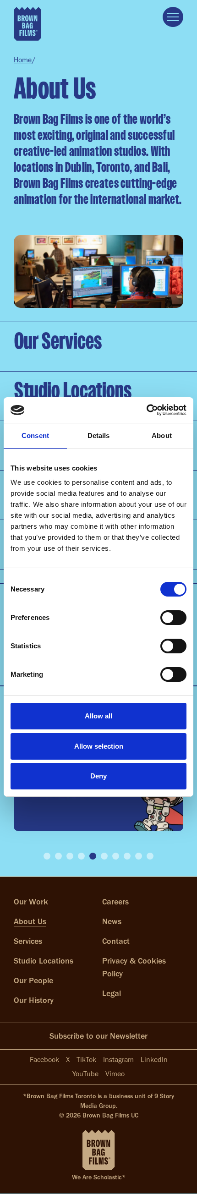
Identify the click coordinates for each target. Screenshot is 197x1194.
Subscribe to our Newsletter (98, 1036)
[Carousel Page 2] (58, 856)
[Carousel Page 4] (81, 856)
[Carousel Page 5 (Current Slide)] (92, 856)
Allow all (98, 716)
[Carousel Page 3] (69, 856)
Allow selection (98, 746)
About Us (30, 921)
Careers (115, 902)
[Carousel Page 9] (138, 856)
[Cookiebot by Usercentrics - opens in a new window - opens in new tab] (146, 410)
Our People (33, 980)
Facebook (44, 1059)
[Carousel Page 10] (150, 856)
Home (23, 59)
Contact (116, 941)
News (111, 921)
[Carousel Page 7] (115, 856)
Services (28, 941)
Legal (111, 993)
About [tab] (162, 435)
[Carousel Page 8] (127, 856)
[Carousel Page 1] (47, 856)
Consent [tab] (35, 435)
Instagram (118, 1059)
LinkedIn (154, 1059)
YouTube (85, 1073)
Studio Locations (43, 961)
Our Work (31, 902)
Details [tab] (99, 435)
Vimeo (115, 1073)
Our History (34, 1000)
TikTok (86, 1059)
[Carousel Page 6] (104, 856)
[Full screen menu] (173, 17)
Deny (98, 776)
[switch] (173, 617)
